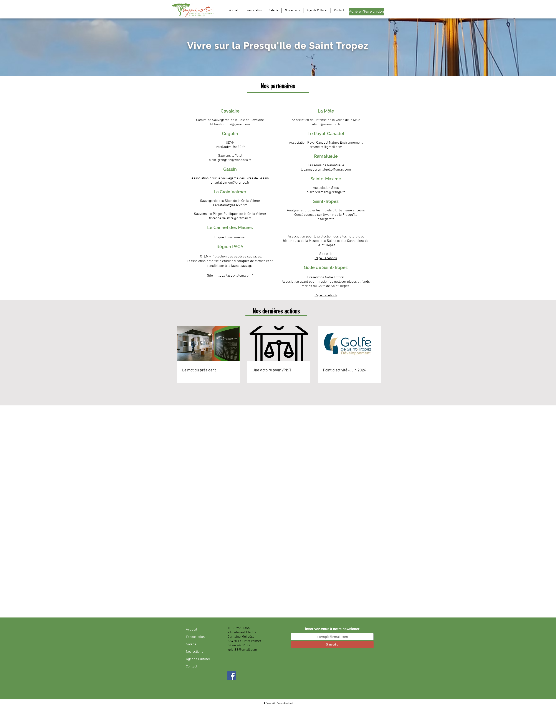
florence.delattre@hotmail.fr (230, 218)
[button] (253, 10)
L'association (195, 637)
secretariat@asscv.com (230, 205)
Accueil (191, 629)
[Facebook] (231, 675)
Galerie (191, 644)
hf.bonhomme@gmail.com (230, 124)
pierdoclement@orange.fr (326, 192)
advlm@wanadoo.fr (325, 124)
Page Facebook (326, 258)
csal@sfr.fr (326, 219)
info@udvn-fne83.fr (230, 147)
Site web (325, 254)
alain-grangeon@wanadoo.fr (230, 160)
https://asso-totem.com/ (234, 276)
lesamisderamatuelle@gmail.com (326, 170)
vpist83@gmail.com (242, 650)
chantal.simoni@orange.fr (230, 183)
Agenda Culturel (198, 659)
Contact (191, 666)
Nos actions (194, 652)
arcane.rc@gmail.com (325, 147)
